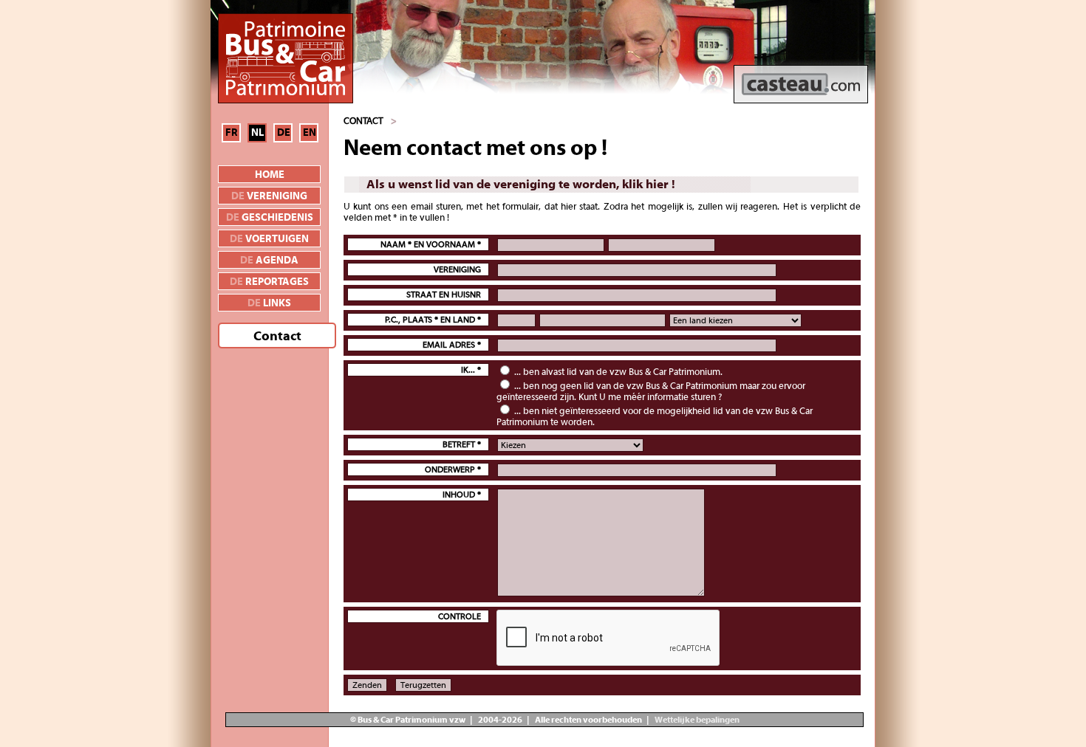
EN (309, 133)
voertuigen (269, 239)
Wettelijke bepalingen (696, 720)
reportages (269, 282)
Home (269, 175)
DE (284, 133)
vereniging (269, 196)
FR (231, 133)
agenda (269, 260)
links (269, 303)
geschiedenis (269, 218)
